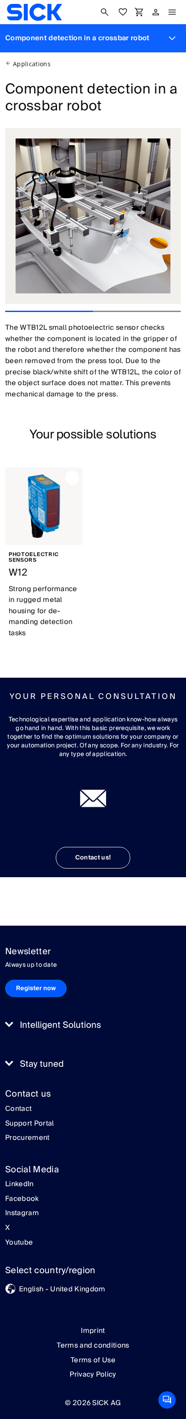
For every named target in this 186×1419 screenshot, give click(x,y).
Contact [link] (18, 1109)
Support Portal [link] (29, 1123)
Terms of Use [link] (93, 1360)
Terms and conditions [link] (93, 1345)
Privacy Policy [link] (93, 1374)
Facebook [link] (22, 1199)
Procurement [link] (27, 1138)
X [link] (7, 1228)
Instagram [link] (22, 1213)
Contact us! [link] (93, 858)
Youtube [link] (19, 1242)
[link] (34, 12)
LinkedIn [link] (19, 1184)
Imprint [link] (93, 1331)
